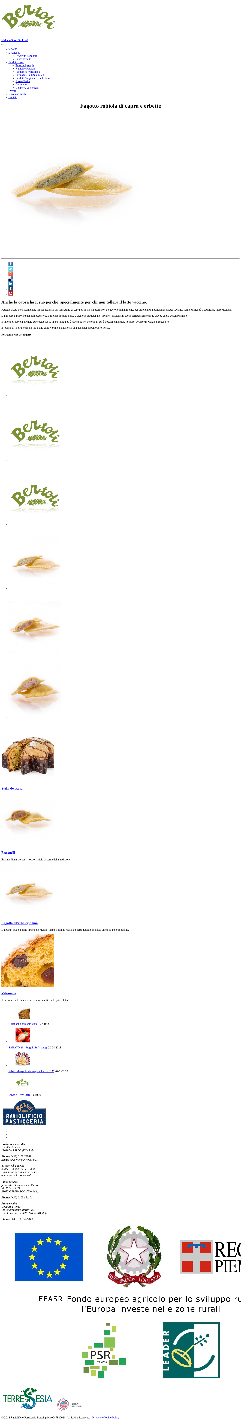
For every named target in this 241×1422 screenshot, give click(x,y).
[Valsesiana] (27, 986)
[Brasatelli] (27, 845)
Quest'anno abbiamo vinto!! (24, 1023)
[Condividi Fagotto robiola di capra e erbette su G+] (10, 274)
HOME (12, 49)
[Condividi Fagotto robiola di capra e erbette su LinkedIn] (10, 284)
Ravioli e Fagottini (26, 68)
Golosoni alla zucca (22, 467)
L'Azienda (14, 52)
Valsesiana (8, 993)
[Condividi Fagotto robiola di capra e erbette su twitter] (10, 269)
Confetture (21, 84)
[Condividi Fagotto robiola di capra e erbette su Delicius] (10, 279)
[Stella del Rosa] (27, 781)
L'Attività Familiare (26, 55)
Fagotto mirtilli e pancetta (27, 531)
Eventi (12, 90)
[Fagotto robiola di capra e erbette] (72, 253)
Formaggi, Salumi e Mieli (30, 74)
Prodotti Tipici (16, 62)
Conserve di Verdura (27, 87)
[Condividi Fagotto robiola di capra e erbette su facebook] (10, 264)
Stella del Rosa (12, 788)
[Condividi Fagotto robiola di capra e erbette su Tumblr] (10, 289)
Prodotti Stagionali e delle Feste (33, 78)
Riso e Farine (23, 81)
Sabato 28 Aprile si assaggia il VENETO (31, 1071)
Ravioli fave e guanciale (25, 402)
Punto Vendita (23, 58)
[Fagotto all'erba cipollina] (27, 916)
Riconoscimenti (17, 94)
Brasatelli (8, 852)
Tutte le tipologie (25, 65)
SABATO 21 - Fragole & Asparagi (27, 1047)
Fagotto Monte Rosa (23, 724)
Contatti (12, 97)
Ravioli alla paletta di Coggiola (30, 659)
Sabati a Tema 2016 (19, 1094)
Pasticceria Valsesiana (28, 71)
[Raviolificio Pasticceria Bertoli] (36, 28)
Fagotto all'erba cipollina (26, 595)
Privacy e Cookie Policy (105, 1417)
